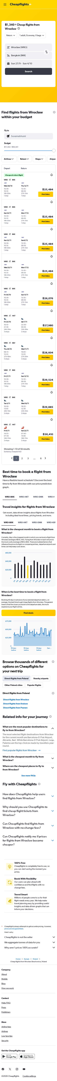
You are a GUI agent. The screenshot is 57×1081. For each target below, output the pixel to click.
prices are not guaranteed (13, 929)
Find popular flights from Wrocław (20, 750)
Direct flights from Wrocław (16, 699)
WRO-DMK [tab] (38, 497)
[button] (5, 4)
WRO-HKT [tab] (23, 497)
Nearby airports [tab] (40, 678)
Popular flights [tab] (34, 685)
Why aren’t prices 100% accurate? (21, 947)
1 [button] (16, 458)
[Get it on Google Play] (9, 1056)
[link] (10, 1069)
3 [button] (28, 458)
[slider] (54, 150)
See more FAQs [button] (28, 775)
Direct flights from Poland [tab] (16, 678)
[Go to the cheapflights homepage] (21, 4)
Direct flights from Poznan (15, 708)
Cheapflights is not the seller (18, 937)
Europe (26, 959)
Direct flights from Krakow (15, 703)
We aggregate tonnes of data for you (22, 942)
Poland (35, 959)
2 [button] (22, 458)
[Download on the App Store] (27, 1056)
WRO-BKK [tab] (9, 497)
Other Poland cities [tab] (13, 685)
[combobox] (31, 136)
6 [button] (41, 458)
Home (18, 959)
